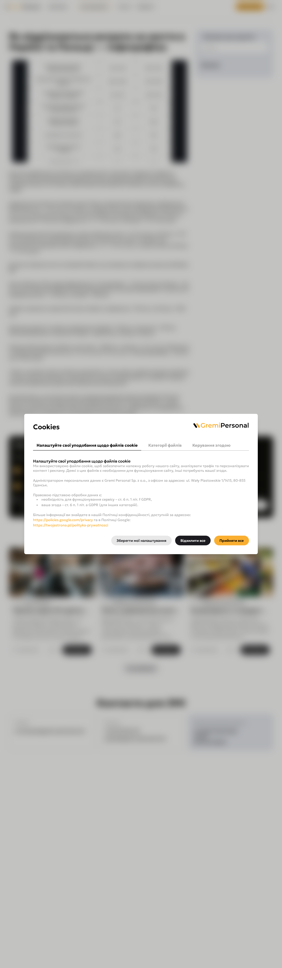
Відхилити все (192, 540)
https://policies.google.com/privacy (63, 520)
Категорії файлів (165, 445)
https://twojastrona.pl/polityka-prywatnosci (70, 525)
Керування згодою (211, 445)
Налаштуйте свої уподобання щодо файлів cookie (87, 445)
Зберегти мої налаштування (141, 540)
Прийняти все (231, 540)
